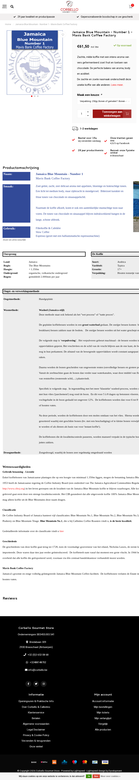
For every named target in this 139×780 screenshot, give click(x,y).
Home (8, 24)
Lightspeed (79, 770)
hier (62, 531)
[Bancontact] (95, 762)
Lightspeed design (96, 770)
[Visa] (105, 762)
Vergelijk (103, 723)
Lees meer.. (117, 84)
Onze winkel (36, 746)
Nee (96, 776)
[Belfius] (44, 762)
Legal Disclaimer (36, 729)
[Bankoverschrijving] (34, 762)
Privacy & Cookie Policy (36, 735)
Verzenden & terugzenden (36, 740)
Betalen (36, 718)
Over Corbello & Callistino (36, 706)
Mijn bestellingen (103, 706)
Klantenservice (36, 712)
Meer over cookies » (110, 776)
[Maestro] (74, 762)
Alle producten (103, 729)
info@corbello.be (37, 669)
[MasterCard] (85, 762)
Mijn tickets (103, 712)
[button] (31, 96)
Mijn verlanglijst (103, 718)
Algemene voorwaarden (36, 723)
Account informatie (103, 701)
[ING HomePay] (54, 762)
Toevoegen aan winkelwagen (112, 113)
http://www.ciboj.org (13, 488)
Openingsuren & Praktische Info (36, 701)
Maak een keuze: (89, 95)
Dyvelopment (115, 770)
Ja (89, 776)
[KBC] (64, 762)
